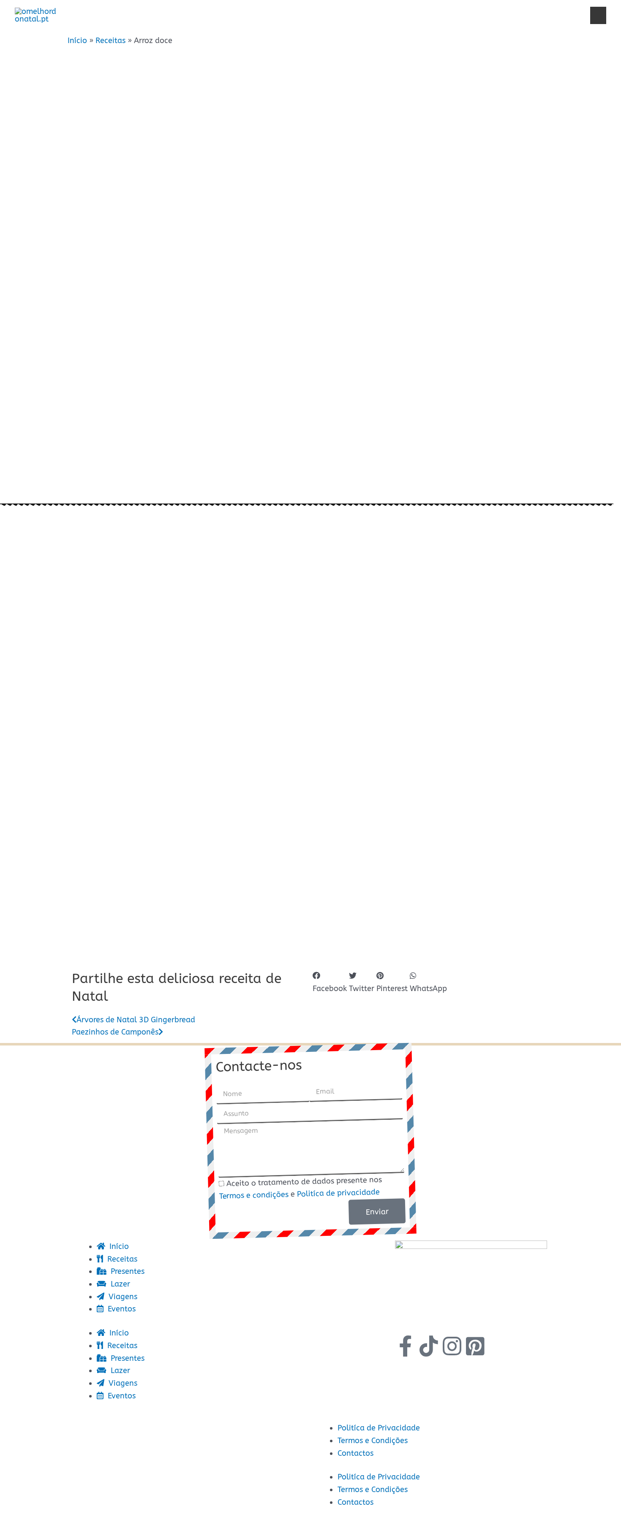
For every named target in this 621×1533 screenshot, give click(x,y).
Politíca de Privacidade (379, 1428)
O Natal (222, 15)
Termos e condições (254, 1195)
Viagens (120, 1296)
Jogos (526, 15)
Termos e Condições (373, 1440)
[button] (598, 15)
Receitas (283, 15)
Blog (572, 15)
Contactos (355, 1453)
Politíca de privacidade (338, 1193)
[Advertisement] (308, 368)
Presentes (352, 15)
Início (170, 15)
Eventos (473, 15)
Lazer (416, 15)
